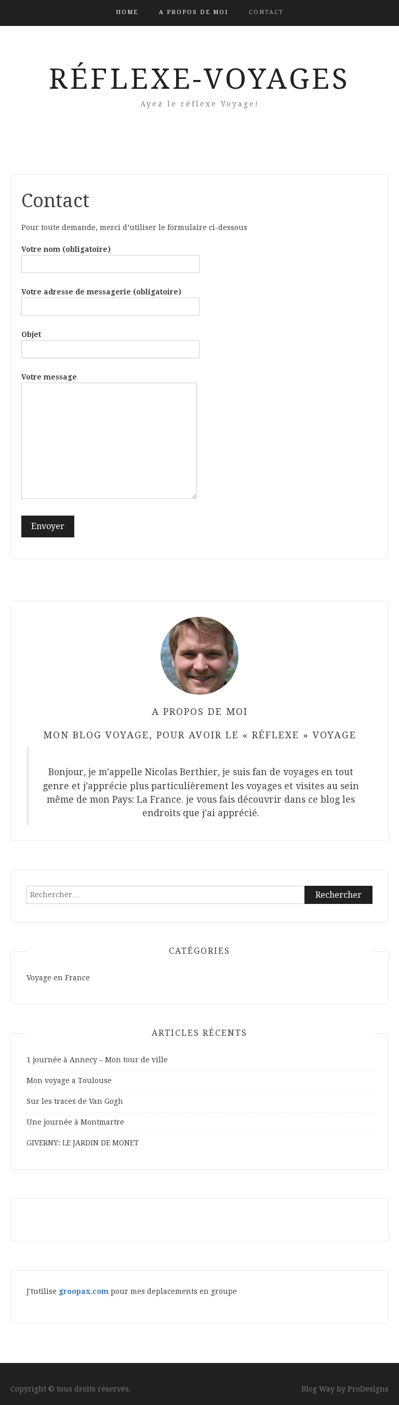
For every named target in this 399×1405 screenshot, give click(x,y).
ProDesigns (368, 1389)
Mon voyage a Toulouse (69, 1080)
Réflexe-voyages (199, 79)
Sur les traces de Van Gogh (74, 1101)
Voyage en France (58, 978)
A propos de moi (193, 12)
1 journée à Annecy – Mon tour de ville (97, 1060)
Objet (31, 334)
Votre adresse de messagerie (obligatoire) (101, 292)
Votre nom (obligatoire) (66, 249)
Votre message (49, 377)
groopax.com (84, 1291)
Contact (266, 12)
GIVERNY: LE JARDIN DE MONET (82, 1143)
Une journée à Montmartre (75, 1122)
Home (127, 12)
